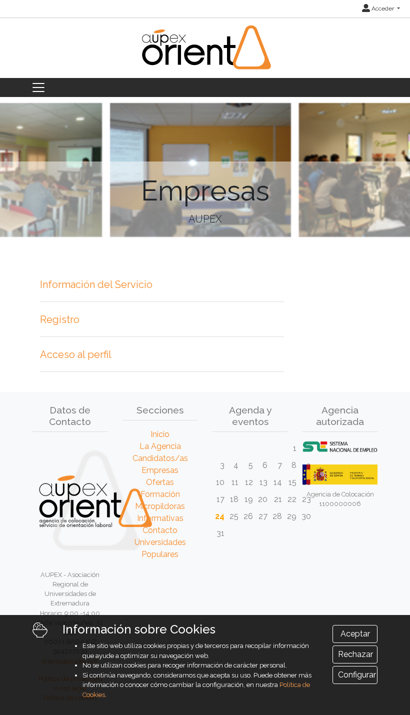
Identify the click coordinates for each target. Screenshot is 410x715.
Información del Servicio (96, 284)
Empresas (160, 470)
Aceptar (355, 633)
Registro (60, 320)
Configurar (357, 675)
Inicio (160, 434)
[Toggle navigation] (38, 87)
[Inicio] (205, 53)
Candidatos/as (160, 458)
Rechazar (355, 654)
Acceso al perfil (76, 354)
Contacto (160, 530)
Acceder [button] (383, 8)
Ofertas (160, 482)
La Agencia (160, 446)
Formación (160, 494)
